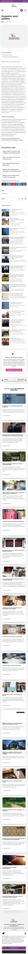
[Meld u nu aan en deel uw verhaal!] (14, 353)
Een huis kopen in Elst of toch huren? (11, 665)
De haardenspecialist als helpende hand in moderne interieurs (13, 579)
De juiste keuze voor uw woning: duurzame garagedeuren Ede (13, 551)
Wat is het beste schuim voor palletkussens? (14, 158)
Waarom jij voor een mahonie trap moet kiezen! (12, 781)
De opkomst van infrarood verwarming (12, 636)
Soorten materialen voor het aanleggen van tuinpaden (13, 810)
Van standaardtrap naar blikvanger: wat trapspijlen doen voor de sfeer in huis (18, 286)
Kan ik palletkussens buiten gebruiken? (14, 164)
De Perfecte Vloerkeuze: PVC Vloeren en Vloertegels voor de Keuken (12, 608)
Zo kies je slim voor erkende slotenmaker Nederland (12, 406)
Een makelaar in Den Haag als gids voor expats (12, 695)
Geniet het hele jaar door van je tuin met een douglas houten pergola (12, 897)
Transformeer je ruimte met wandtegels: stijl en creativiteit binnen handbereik (13, 839)
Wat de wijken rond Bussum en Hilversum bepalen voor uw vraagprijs (17, 257)
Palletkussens (5, 66)
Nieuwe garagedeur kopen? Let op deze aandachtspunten (12, 464)
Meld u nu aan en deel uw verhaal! (14, 357)
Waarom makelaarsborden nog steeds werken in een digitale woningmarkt (17, 276)
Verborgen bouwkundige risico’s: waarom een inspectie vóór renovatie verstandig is (17, 321)
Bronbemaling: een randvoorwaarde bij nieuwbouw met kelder (17, 220)
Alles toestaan (14, 948)
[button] (25, 933)
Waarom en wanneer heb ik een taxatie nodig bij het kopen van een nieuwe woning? (12, 753)
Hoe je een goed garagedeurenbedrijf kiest (13, 521)
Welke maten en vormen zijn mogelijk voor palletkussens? (14, 152)
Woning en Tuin (7, 22)
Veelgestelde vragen (7, 55)
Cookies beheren (14, 951)
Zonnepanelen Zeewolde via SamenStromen (9, 868)
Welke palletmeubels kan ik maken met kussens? (14, 176)
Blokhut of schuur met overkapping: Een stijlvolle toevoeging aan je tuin (12, 724)
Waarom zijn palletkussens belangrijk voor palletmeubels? (14, 170)
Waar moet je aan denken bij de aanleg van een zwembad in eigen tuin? (13, 493)
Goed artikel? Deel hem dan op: (10, 56)
